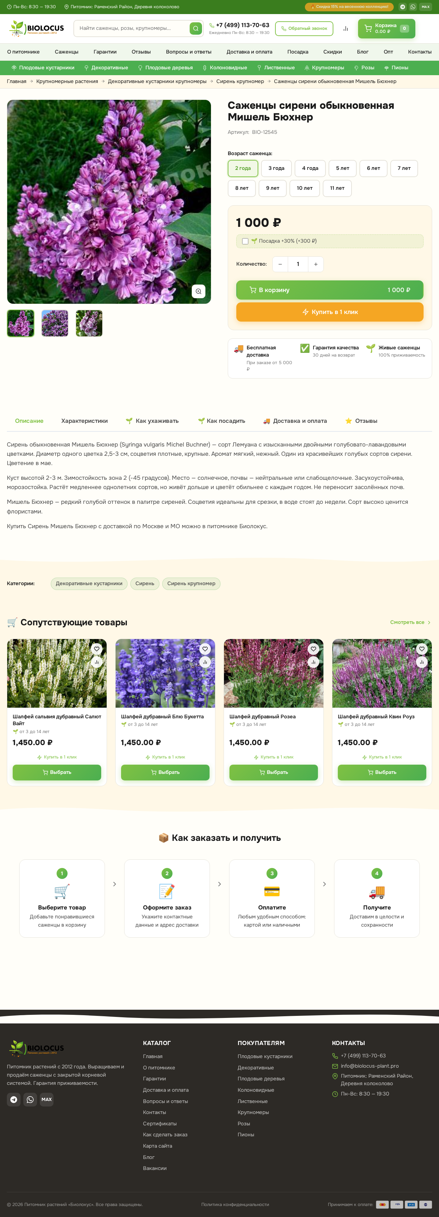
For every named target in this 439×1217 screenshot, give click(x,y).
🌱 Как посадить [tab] (221, 421)
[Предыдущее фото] (20, 201)
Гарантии (105, 51)
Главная (16, 81)
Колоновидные (256, 1090)
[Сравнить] (97, 662)
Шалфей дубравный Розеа (262, 716)
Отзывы (141, 51)
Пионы (246, 1134)
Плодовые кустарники (265, 1056)
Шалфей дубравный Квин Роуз (376, 716)
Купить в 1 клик (60, 757)
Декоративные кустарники (89, 583)
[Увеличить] (198, 291)
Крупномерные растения (67, 81)
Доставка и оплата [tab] (295, 421)
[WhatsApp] (413, 7)
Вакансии (155, 1168)
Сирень (144, 583)
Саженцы (67, 51)
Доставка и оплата (249, 51)
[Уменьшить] (280, 264)
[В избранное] (97, 649)
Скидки (332, 51)
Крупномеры (253, 1112)
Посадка (297, 51)
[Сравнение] (346, 28)
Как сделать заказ (165, 1134)
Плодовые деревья (261, 1078)
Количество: (251, 263)
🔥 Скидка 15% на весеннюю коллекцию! (349, 6)
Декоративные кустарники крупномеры (157, 81)
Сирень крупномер (240, 81)
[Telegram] (403, 7)
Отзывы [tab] (361, 421)
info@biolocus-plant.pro (370, 1066)
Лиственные (253, 1101)
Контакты (420, 51)
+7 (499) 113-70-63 (242, 25)
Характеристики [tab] (84, 421)
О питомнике (23, 51)
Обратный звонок (307, 28)
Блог (363, 51)
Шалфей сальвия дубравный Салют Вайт (57, 720)
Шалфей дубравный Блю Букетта (162, 716)
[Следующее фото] (197, 201)
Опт (388, 51)
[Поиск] (196, 28)
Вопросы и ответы (189, 51)
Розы (244, 1123)
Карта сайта (157, 1146)
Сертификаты (160, 1123)
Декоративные (256, 1067)
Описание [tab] (29, 421)
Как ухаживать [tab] (152, 421)
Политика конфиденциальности (235, 1204)
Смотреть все (407, 622)
